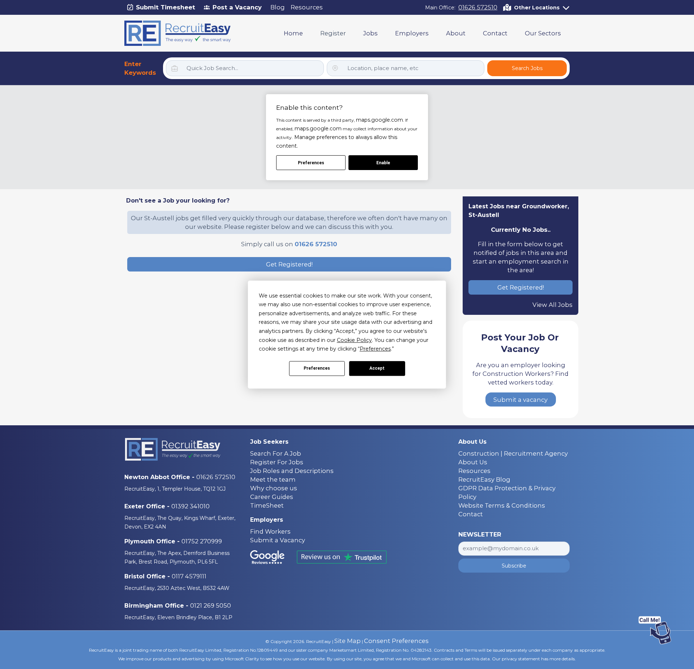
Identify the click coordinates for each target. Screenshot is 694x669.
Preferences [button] (375, 349)
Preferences (317, 368)
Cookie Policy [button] (354, 340)
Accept (377, 368)
